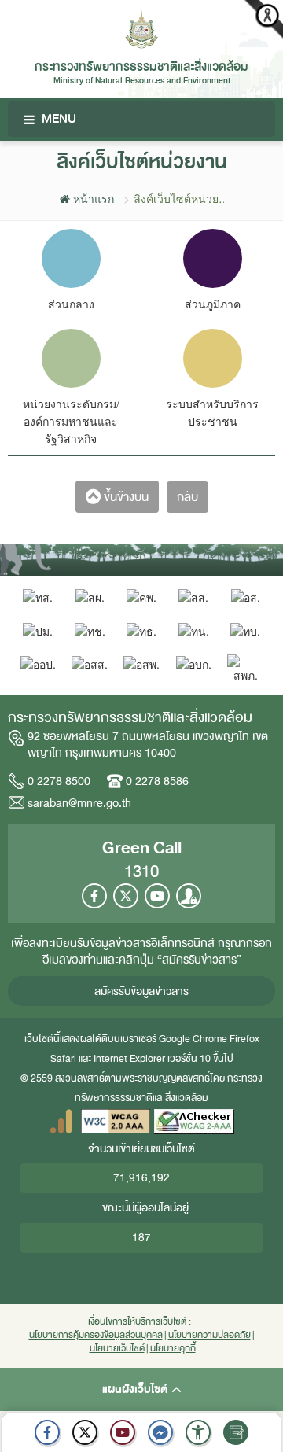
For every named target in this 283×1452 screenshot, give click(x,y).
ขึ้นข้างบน (125, 497)
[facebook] (47, 1432)
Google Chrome (193, 1039)
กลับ (187, 497)
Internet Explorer (129, 1059)
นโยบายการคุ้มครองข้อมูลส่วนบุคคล (96, 1335)
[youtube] (122, 1432)
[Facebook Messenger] (160, 1432)
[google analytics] (61, 1120)
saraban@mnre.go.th (79, 803)
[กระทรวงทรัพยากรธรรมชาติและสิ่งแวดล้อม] (142, 27)
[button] (198, 1432)
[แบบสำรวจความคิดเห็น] (235, 1432)
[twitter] (84, 1432)
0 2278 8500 (59, 781)
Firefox (244, 1039)
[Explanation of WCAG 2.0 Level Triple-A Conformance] (115, 1120)
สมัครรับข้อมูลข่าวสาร (141, 991)
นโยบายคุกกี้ (173, 1348)
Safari (64, 1059)
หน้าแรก (92, 198)
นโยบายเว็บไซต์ (117, 1348)
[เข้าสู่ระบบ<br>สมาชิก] (188, 895)
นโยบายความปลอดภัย (209, 1335)
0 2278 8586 (157, 781)
